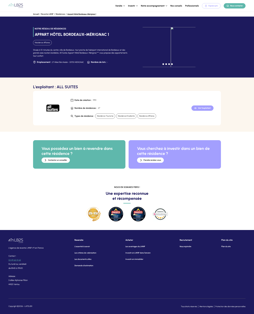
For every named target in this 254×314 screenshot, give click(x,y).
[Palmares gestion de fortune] (93, 214)
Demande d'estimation (83, 265)
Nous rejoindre (185, 246)
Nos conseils (176, 6)
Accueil (36, 14)
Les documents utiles (82, 259)
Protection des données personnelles (230, 306)
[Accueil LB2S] (15, 5)
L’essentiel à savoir (82, 246)
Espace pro (213, 6)
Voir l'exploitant (204, 108)
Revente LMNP (47, 14)
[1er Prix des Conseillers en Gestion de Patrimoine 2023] (138, 214)
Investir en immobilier (134, 259)
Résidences (60, 14)
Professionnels (192, 6)
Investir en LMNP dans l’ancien (138, 253)
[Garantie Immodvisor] (160, 214)
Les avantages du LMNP (135, 246)
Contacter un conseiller (57, 160)
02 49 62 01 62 (14, 260)
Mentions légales (206, 306)
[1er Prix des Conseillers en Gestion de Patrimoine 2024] (115, 214)
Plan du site (226, 246)
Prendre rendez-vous (152, 160)
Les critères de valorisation (85, 253)
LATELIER (28, 306)
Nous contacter (236, 6)
